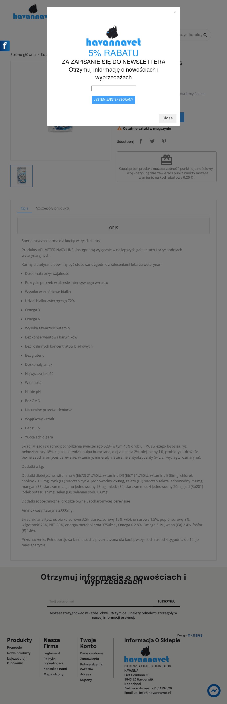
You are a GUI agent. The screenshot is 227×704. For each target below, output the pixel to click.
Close (168, 118)
